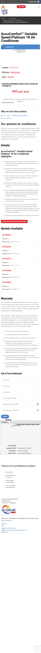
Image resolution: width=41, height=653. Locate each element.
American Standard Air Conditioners (12, 20)
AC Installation (13, 18)
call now (21, 6)
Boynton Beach (10, 487)
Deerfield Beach (10, 475)
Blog (2, 525)
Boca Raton (9, 472)
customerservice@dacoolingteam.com (16, 530)
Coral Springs (10, 482)
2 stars (21, 424)
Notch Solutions (6, 520)
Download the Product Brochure (14, 221)
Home (3, 18)
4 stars (32, 424)
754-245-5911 (5, 503)
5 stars (37, 424)
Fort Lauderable (10, 485)
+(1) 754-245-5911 (11, 528)
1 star (17, 424)
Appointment (33, 1)
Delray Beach (10, 480)
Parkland (8, 477)
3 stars (26, 424)
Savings (3, 523)
